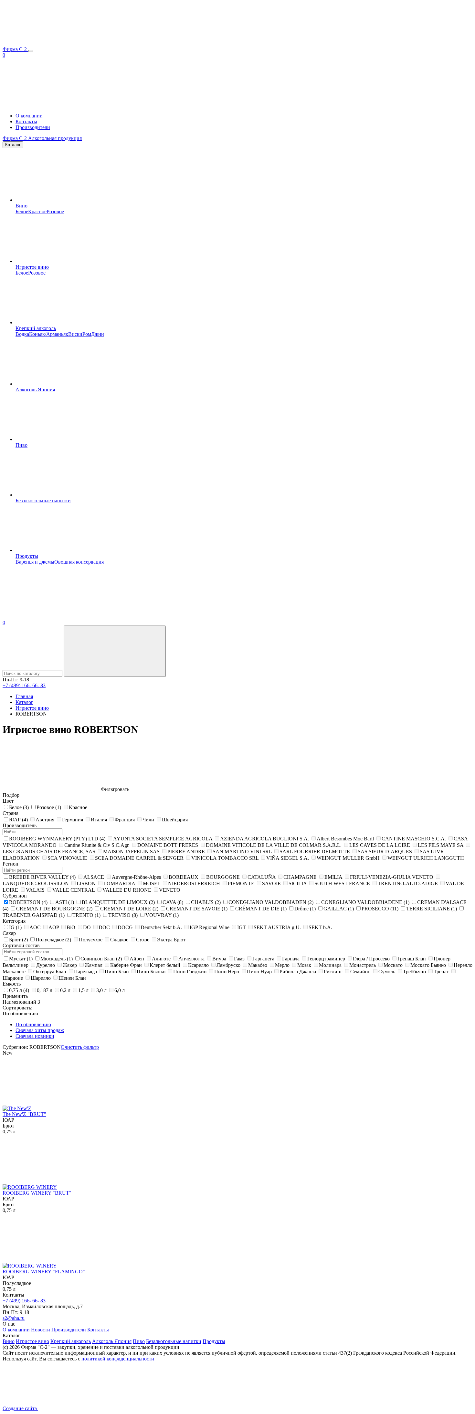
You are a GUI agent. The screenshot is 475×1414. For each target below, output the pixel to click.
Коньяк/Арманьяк (48, 334)
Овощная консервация (79, 562)
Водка (22, 334)
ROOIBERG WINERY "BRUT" (37, 1193)
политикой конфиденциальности (117, 1358)
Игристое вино (32, 267)
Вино (21, 205)
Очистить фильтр (80, 1047)
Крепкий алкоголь (36, 328)
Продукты (27, 556)
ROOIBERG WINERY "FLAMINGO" (44, 1271)
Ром (86, 334)
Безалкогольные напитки (43, 500)
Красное (37, 211)
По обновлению (33, 1024)
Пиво (21, 445)
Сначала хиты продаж (40, 1030)
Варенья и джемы (35, 562)
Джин (97, 334)
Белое (22, 211)
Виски (75, 334)
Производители (33, 127)
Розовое (55, 211)
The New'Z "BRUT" (24, 1114)
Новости (40, 1329)
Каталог (13, 144)
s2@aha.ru (14, 1318)
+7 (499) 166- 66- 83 (24, 685)
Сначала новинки (35, 1036)
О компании (29, 115)
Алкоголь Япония (35, 389)
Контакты (26, 121)
